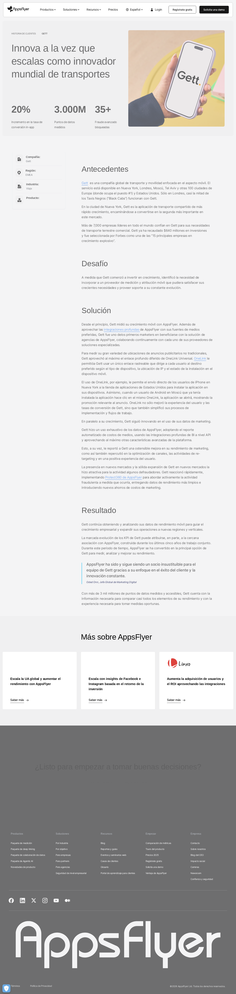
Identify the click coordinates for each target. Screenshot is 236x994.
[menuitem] (48, 10)
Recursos (93, 9)
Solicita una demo (214, 9)
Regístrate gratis (182, 9)
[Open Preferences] (6, 988)
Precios (113, 9)
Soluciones (70, 9)
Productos (46, 9)
